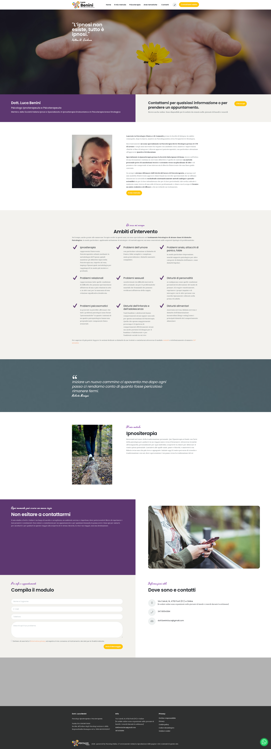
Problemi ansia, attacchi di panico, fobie (182, 249)
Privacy (161, 721)
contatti (166, 340)
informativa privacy (38, 641)
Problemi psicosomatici (94, 306)
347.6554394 (164, 611)
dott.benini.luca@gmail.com (171, 620)
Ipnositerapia (88, 247)
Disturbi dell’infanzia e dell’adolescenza (136, 307)
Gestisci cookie (164, 731)
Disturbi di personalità (180, 278)
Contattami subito (189, 4)
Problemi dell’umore (135, 247)
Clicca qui (240, 103)
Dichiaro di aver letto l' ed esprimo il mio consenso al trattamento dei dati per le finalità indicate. (58, 641)
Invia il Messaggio (113, 646)
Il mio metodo (134, 193)
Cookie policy (164, 724)
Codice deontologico (166, 728)
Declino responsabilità (167, 718)
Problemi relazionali (91, 278)
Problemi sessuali (133, 278)
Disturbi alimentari (178, 306)
